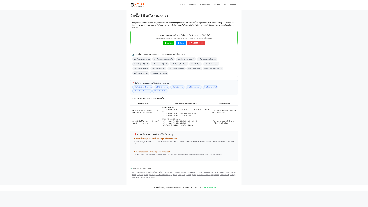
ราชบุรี (216, 172)
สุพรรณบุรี (152, 175)
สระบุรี (146, 175)
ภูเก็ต (133, 177)
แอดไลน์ (169, 43)
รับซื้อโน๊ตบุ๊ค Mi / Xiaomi (159, 73)
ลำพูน (170, 175)
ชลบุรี (213, 175)
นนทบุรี (172, 172)
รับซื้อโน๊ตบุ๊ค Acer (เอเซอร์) (185, 59)
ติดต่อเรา (233, 5)
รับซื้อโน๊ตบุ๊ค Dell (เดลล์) (159, 64)
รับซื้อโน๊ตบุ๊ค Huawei (158, 68)
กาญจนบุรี (140, 175)
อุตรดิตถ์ (188, 175)
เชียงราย (165, 175)
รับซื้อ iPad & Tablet (194, 68)
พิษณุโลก (200, 175)
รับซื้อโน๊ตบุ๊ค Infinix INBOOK (213, 68)
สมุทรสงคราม (208, 172)
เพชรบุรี (142, 177)
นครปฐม (177, 172)
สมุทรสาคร (193, 172)
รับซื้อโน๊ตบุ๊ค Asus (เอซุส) (142, 59)
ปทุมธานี (200, 172)
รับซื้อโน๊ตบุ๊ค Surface (211, 64)
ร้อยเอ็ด (148, 177)
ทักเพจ (182, 43)
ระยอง (222, 175)
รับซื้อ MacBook (195, 64)
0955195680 (194, 188)
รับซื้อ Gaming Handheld (176, 68)
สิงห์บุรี (134, 175)
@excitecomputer (210, 188)
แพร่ (183, 175)
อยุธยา (228, 172)
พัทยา (217, 175)
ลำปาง (175, 175)
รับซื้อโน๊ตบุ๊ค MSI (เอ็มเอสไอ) (207, 59)
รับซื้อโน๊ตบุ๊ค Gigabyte (141, 68)
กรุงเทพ (166, 172)
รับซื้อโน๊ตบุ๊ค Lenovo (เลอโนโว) (163, 59)
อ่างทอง (233, 172)
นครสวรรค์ (206, 175)
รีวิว (225, 5)
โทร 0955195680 (197, 43)
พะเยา (179, 175)
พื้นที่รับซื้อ (217, 5)
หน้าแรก (182, 5)
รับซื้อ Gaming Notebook (178, 64)
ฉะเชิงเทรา (222, 172)
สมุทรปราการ (185, 172)
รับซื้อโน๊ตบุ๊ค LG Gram (140, 73)
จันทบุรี (226, 175)
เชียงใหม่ (159, 175)
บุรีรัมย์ (153, 177)
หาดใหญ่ (232, 175)
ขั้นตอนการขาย (205, 5)
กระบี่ (137, 177)
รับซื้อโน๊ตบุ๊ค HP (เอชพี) (141, 64)
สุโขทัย (194, 175)
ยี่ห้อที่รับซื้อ (192, 5)
